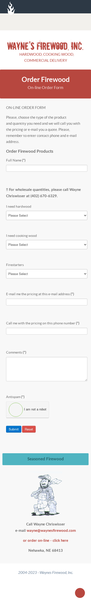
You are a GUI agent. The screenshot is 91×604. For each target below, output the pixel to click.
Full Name (15, 160)
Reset (29, 429)
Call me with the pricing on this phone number (42, 323)
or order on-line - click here (45, 540)
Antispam (15, 397)
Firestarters (15, 265)
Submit (14, 429)
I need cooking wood (21, 236)
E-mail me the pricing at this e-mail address (40, 294)
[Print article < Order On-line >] (77, 108)
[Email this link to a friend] (83, 108)
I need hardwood (18, 206)
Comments (16, 352)
